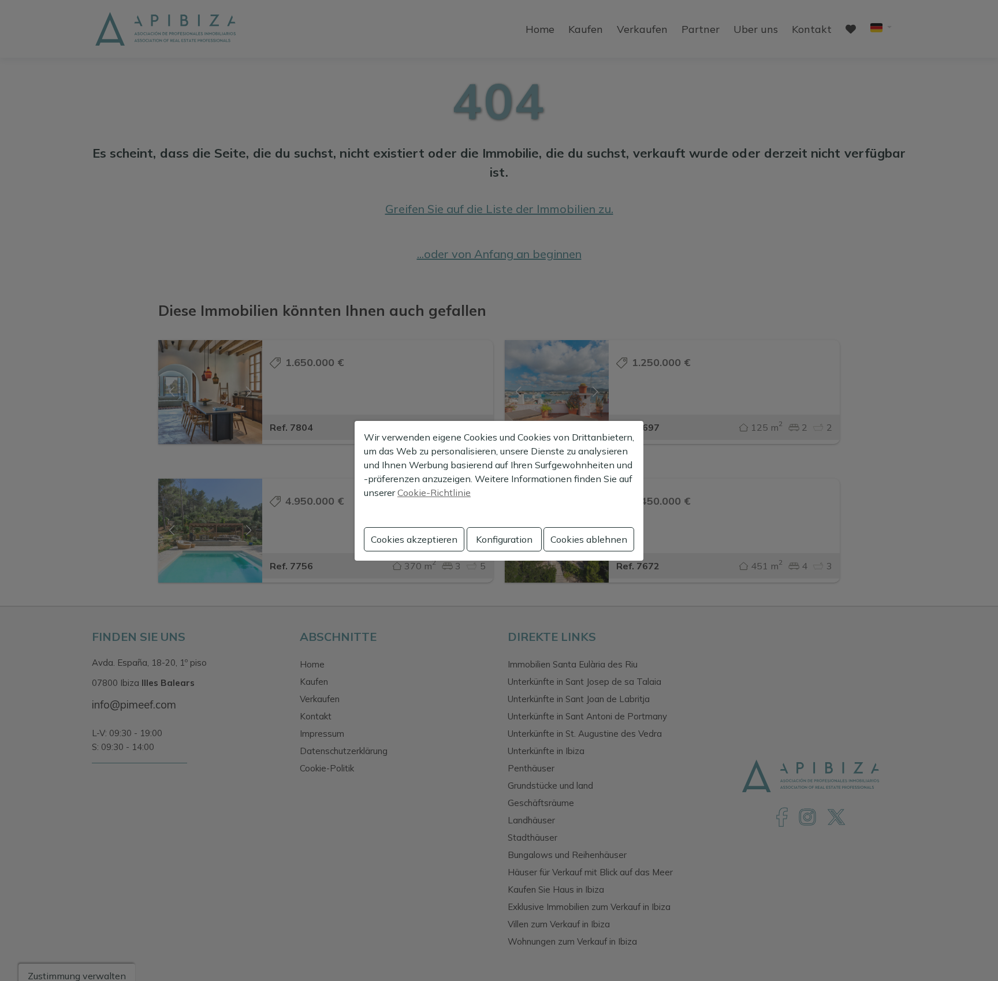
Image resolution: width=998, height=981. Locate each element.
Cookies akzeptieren (414, 539)
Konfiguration (504, 539)
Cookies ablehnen (588, 539)
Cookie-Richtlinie (434, 492)
